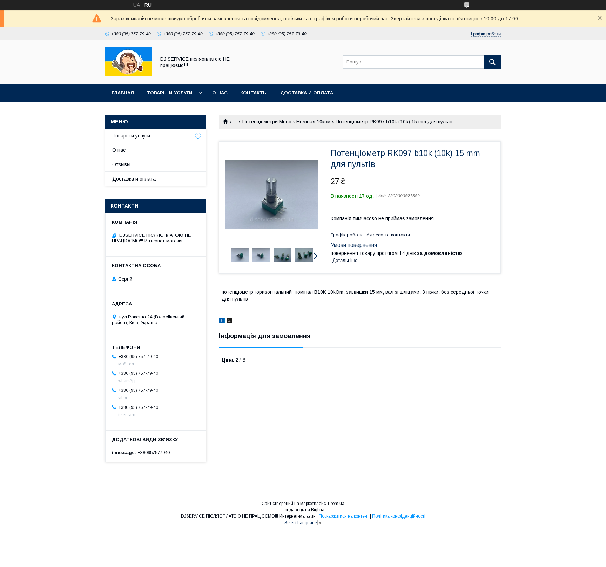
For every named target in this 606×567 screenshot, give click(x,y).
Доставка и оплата (306, 92)
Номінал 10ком (313, 121)
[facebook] (222, 321)
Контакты (254, 92)
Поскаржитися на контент (344, 516)
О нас (220, 92)
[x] (229, 321)
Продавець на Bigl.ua (303, 509)
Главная (123, 92)
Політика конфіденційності (398, 516)
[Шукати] (492, 62)
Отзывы (121, 164)
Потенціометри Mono (266, 121)
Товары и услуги (170, 92)
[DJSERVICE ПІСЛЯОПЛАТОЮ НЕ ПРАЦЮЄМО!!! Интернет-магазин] (128, 74)
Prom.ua (336, 503)
